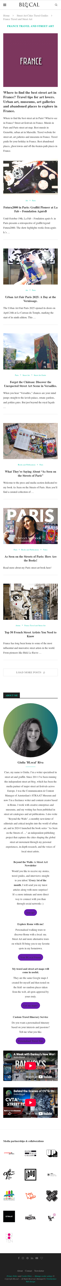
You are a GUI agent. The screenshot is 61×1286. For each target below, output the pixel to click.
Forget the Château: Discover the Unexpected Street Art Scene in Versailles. (30, 384)
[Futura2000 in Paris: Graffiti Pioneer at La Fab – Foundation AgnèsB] (30, 177)
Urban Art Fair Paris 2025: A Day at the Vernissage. (30, 299)
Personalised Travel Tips (30, 1041)
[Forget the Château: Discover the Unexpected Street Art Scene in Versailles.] (30, 351)
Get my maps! (30, 1005)
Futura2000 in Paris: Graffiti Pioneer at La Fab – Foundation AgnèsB (30, 209)
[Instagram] (23, 1258)
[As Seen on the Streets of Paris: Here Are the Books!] (30, 526)
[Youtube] (36, 1258)
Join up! (30, 912)
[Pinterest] (27, 1258)
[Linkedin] (32, 1258)
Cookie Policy (26, 1276)
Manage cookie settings (44, 1276)
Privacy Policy (12, 1276)
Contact (28, 1270)
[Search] (56, 5)
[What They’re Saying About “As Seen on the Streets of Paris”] (30, 441)
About (20, 1270)
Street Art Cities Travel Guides (32, 15)
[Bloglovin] (41, 1258)
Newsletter (39, 1270)
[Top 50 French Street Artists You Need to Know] (30, 602)
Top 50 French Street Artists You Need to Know (30, 634)
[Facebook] (19, 1258)
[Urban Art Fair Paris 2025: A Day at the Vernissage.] (30, 267)
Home (6, 15)
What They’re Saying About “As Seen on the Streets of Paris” (30, 473)
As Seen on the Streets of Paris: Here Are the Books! (31, 558)
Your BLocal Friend (30, 957)
